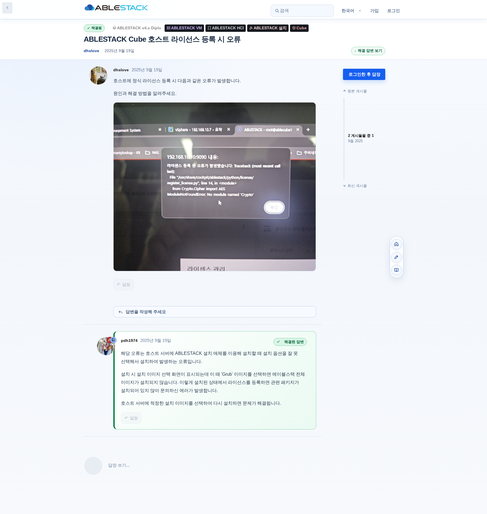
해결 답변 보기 (370, 50)
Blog (396, 257)
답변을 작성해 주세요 (146, 311)
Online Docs (396, 270)
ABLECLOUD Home (396, 244)
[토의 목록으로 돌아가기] (7, 8)
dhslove (91, 50)
